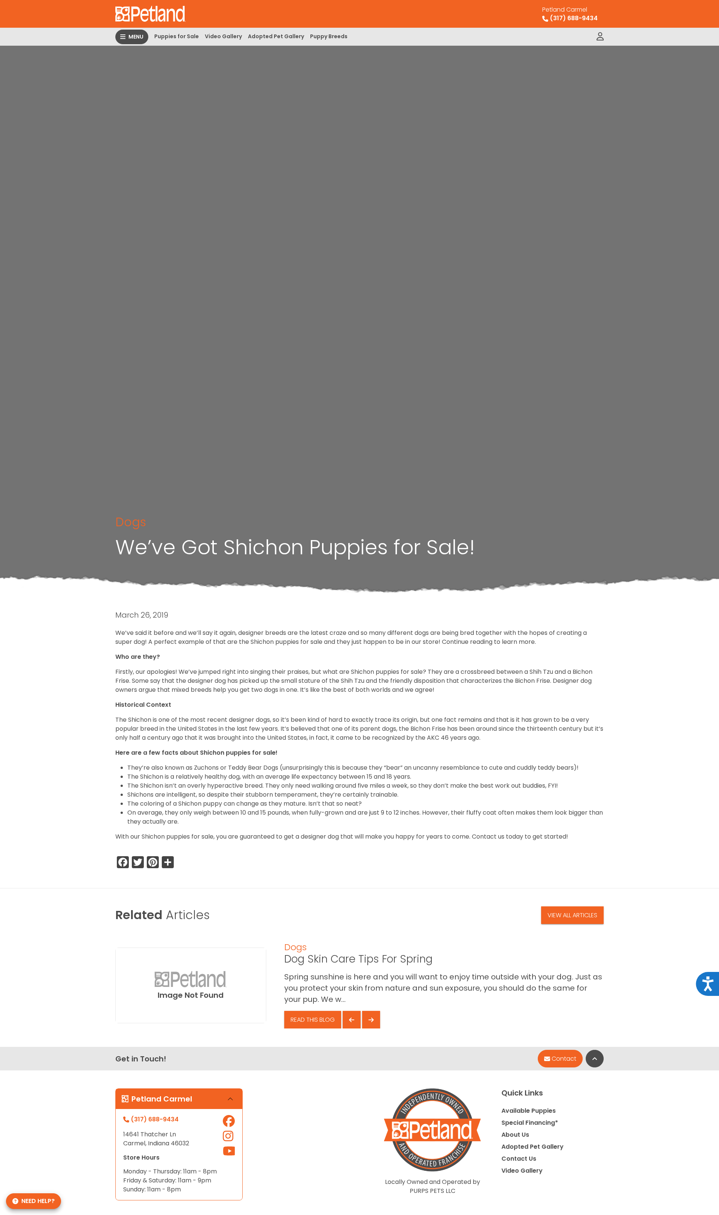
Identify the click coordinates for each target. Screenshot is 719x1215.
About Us (515, 1134)
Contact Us (518, 1158)
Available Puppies (528, 1110)
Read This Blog (313, 1019)
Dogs (130, 521)
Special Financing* (529, 1122)
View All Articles (572, 915)
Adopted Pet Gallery (276, 36)
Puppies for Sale (176, 36)
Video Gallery (223, 36)
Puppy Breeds (329, 36)
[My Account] (600, 37)
